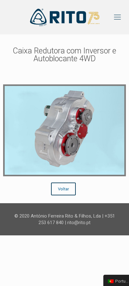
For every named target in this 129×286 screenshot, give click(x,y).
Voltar (63, 189)
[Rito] (64, 17)
